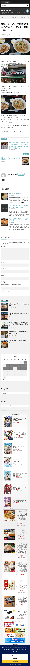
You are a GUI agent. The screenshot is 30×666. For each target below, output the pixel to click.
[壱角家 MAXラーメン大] (4, 196)
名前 (2, 262)
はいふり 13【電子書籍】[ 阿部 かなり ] (20, 447)
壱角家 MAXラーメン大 (15, 193)
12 (11, 368)
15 (22, 368)
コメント (3, 246)
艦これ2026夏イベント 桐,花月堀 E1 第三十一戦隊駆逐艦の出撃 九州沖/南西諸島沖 (18, 324)
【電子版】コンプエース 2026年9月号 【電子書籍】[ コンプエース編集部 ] (20, 419)
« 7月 (3, 379)
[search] (28, 5)
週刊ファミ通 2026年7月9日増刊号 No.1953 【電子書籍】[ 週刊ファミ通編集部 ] (20, 433)
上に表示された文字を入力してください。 (11, 284)
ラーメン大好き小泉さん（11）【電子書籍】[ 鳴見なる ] (20, 501)
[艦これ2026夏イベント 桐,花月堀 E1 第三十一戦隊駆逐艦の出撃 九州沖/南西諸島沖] (4, 325)
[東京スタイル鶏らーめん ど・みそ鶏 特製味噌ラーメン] (25, 161)
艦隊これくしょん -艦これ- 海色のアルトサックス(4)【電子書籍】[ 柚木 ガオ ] (20, 474)
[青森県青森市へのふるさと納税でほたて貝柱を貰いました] (4, 334)
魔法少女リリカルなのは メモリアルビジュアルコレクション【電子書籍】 (20, 461)
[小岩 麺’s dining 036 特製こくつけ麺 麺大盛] (4, 316)
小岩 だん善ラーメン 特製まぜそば (17, 340)
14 (18, 368)
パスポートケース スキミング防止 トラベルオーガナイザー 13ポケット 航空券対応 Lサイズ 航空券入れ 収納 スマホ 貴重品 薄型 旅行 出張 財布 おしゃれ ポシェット (22, 599)
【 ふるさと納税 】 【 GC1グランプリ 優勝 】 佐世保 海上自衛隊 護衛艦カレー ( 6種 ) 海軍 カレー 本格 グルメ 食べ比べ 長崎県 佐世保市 (21, 532)
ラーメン (4, 35)
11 (8, 368)
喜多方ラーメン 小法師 (15, 35)
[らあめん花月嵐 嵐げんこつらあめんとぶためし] (4, 222)
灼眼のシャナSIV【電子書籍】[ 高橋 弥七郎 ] (20, 488)
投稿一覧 (20, 174)
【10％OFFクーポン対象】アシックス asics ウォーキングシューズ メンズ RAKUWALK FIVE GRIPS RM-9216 (21, 613)
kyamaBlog (6, 10)
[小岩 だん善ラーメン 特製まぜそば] (4, 344)
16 (25, 368)
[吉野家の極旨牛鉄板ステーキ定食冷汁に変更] (4, 307)
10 (4, 368)
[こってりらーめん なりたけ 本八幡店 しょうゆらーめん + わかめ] (4, 208)
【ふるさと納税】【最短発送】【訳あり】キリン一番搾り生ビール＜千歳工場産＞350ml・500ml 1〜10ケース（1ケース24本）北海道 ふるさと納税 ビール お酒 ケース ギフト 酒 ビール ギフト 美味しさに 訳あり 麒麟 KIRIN (22, 584)
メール (3, 268)
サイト (2, 275)
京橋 (8, 35)
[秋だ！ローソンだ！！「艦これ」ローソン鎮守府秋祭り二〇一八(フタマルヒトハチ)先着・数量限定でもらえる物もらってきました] (4, 145)
